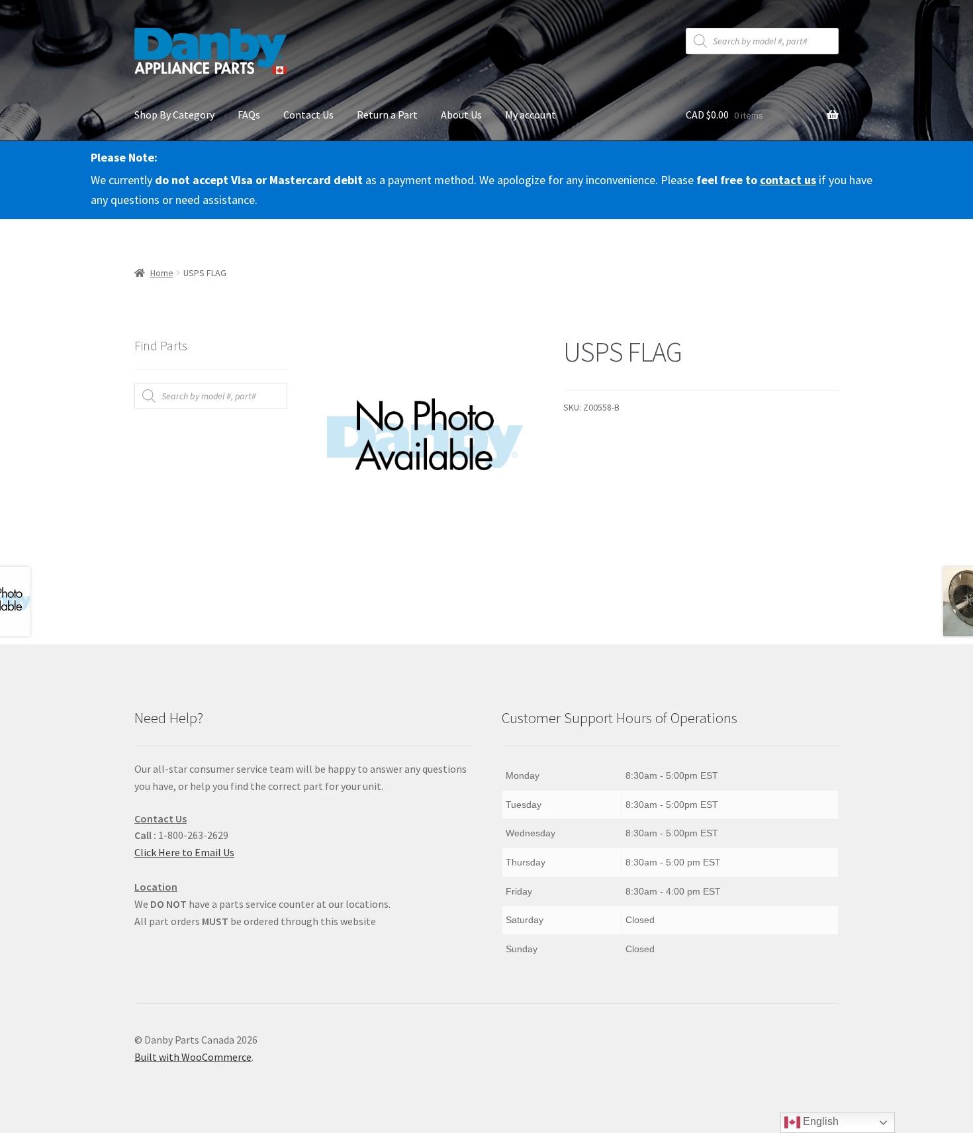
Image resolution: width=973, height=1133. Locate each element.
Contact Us (308, 114)
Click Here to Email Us (184, 852)
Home (161, 273)
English (819, 1121)
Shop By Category (174, 114)
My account (530, 114)
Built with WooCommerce (193, 1056)
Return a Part (387, 114)
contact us (788, 179)
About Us (461, 114)
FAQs (249, 114)
